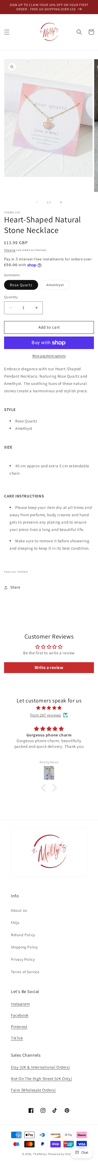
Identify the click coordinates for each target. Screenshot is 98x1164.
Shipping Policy (24, 947)
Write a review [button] (49, 667)
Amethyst (58, 286)
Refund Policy (23, 934)
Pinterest (19, 1026)
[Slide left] (37, 202)
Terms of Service (25, 971)
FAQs (15, 922)
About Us (19, 910)
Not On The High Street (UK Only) (41, 1078)
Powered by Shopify (62, 1154)
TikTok (17, 1038)
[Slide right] (61, 202)
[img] (49, 707)
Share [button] (15, 587)
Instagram (20, 1003)
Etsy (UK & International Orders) (40, 1067)
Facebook (20, 1015)
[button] (7, 32)
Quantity (11, 297)
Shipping (10, 250)
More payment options (49, 356)
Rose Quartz (21, 284)
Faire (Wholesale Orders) (33, 1090)
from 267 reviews (45, 715)
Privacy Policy (23, 959)
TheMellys (40, 1154)
